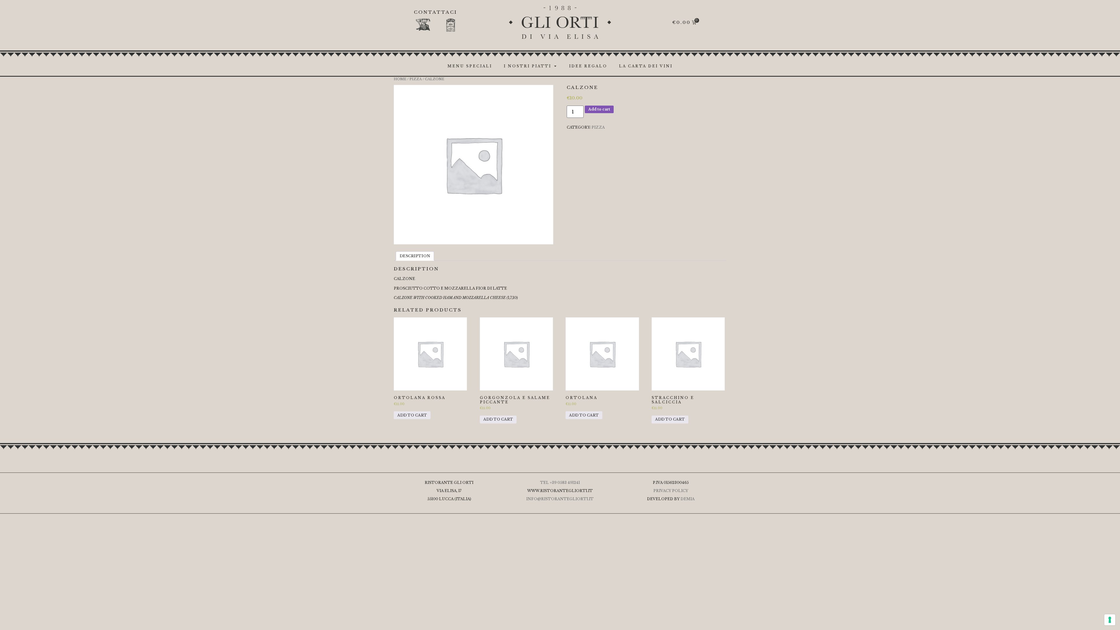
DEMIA (687, 499)
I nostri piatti (527, 66)
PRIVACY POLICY (670, 491)
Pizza (416, 79)
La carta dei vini (646, 66)
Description (415, 256)
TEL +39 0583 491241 (560, 482)
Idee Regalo (588, 66)
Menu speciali (469, 66)
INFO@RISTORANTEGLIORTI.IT (560, 499)
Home (400, 79)
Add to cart (599, 109)
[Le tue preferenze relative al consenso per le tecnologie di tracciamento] (1109, 619)
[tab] (415, 256)
